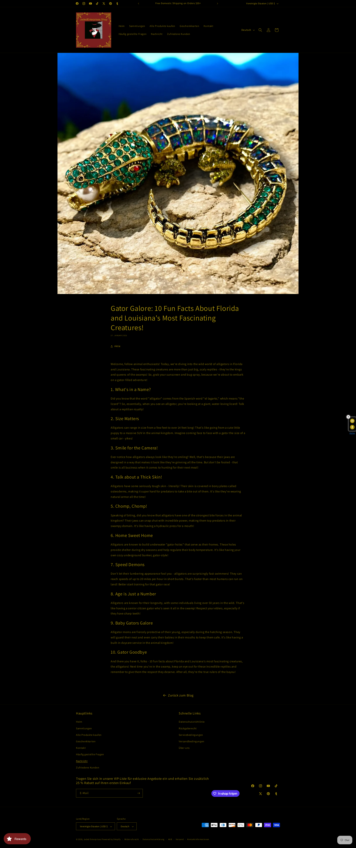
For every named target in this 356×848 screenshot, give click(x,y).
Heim (79, 722)
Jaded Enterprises (92, 839)
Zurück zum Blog (181, 695)
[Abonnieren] (138, 793)
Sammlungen (84, 728)
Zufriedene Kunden (87, 767)
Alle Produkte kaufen (89, 735)
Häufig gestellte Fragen (90, 754)
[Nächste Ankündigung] (217, 3)
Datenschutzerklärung (153, 839)
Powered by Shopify (111, 839)
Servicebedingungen (191, 735)
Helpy (352, 433)
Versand (180, 839)
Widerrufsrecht (131, 839)
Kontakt (81, 748)
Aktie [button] (117, 346)
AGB (170, 839)
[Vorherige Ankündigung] (138, 3)
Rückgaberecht (188, 728)
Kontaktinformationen (198, 839)
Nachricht (82, 761)
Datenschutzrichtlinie (192, 722)
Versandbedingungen (191, 741)
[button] (260, 30)
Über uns (184, 748)
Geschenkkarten (85, 741)
